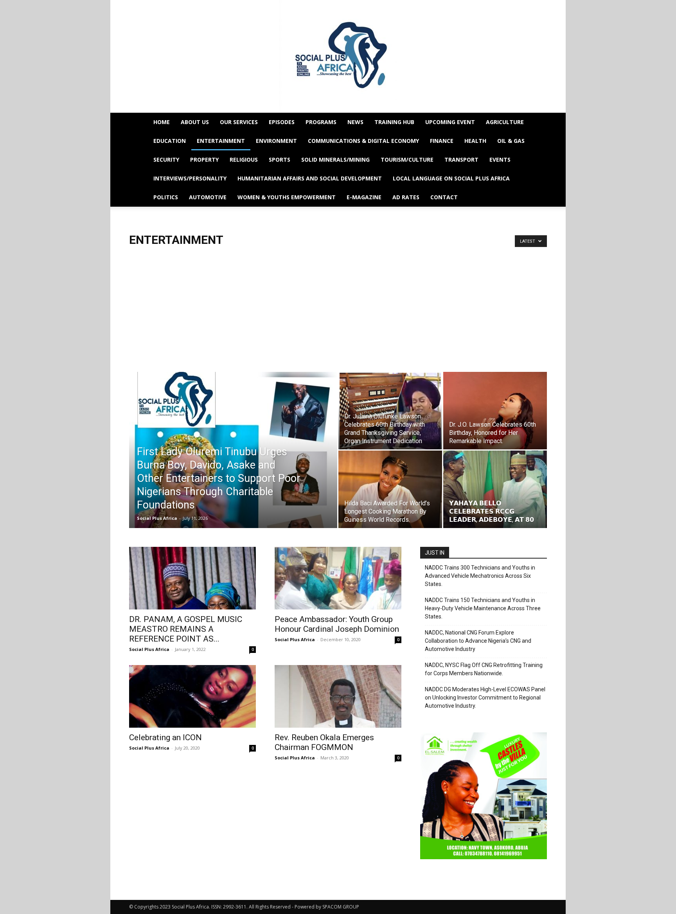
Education (169, 140)
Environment (276, 140)
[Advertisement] (338, 306)
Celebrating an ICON (165, 737)
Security (166, 159)
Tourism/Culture (407, 159)
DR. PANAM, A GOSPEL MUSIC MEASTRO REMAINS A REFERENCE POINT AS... (185, 629)
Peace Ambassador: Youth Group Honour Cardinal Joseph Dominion (337, 624)
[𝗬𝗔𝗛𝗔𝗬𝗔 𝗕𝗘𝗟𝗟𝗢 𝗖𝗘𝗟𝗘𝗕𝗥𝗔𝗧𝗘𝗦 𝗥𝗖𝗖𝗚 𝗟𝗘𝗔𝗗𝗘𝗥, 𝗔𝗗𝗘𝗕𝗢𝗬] (495, 489)
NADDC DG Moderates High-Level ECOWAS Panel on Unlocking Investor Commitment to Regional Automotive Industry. (485, 697)
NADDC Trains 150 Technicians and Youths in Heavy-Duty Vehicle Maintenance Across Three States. (483, 608)
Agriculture (505, 122)
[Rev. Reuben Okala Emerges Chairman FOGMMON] (338, 696)
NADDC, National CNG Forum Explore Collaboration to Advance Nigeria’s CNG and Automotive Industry (478, 640)
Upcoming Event (450, 122)
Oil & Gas (511, 140)
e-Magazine (364, 197)
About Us (195, 122)
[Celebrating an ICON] (192, 696)
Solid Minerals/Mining (335, 159)
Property (204, 159)
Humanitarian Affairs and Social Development (309, 178)
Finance (441, 140)
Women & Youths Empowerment (286, 197)
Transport (461, 159)
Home (161, 122)
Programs (321, 122)
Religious (244, 159)
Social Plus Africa (157, 518)
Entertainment (221, 140)
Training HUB (394, 122)
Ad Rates (405, 197)
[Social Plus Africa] (338, 56)
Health (475, 140)
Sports (279, 159)
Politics (165, 197)
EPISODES (282, 122)
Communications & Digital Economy (363, 140)
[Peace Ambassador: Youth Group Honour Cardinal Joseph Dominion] (338, 578)
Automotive (208, 197)
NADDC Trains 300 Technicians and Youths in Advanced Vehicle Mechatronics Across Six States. (480, 575)
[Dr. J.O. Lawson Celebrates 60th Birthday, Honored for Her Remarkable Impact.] (495, 410)
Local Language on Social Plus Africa (451, 178)
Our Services (239, 122)
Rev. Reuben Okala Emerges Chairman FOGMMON (324, 742)
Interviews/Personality (190, 178)
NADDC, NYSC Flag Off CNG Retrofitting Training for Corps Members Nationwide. (484, 669)
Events (500, 159)
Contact (444, 197)
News (355, 122)
